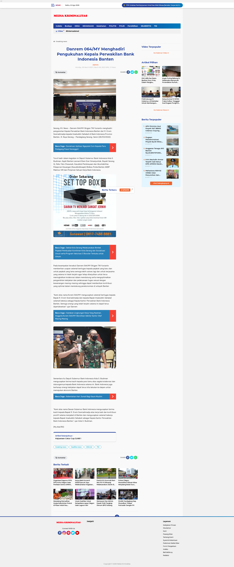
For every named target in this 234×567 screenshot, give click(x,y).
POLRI (122, 26)
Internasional (73, 31)
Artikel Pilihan (150, 62)
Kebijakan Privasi (169, 525)
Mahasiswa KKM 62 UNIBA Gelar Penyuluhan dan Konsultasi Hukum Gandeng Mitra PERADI (153, 173)
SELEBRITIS (146, 26)
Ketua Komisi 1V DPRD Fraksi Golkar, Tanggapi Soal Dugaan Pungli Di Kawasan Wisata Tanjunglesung (171, 101)
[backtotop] (117, 517)
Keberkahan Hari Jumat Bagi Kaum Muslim (84, 396)
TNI (155, 26)
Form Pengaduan (169, 546)
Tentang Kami (168, 537)
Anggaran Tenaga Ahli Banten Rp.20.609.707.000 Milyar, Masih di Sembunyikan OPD (153, 5)
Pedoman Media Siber (171, 543)
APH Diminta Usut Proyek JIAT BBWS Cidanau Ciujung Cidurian (153, 128)
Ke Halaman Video (161, 53)
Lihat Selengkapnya (160, 183)
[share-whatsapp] (136, 72)
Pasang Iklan (168, 534)
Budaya (68, 26)
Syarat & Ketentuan (170, 540)
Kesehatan (101, 26)
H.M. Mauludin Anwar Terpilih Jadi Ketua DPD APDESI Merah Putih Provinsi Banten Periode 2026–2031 (155, 162)
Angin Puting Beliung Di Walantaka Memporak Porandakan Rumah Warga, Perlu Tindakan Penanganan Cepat (171, 80)
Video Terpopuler (151, 47)
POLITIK (112, 26)
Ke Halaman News (161, 110)
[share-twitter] (132, 72)
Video (60, 31)
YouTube (79, 536)
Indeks (59, 26)
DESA (77, 26)
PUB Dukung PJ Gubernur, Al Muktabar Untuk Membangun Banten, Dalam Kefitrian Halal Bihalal (150, 101)
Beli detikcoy (168, 552)
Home (58, 5)
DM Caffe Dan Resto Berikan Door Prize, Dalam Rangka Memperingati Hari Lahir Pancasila (150, 80)
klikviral (89, 447)
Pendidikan (133, 26)
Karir (165, 531)
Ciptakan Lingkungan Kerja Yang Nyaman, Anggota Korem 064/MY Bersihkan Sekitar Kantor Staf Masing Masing (78, 316)
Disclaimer (167, 528)
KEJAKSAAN (88, 26)
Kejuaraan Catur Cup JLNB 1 (68, 438)
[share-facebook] (128, 72)
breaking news (60, 447)
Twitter (74, 536)
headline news (76, 447)
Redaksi (166, 555)
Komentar (61, 72)
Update (125, 190)
